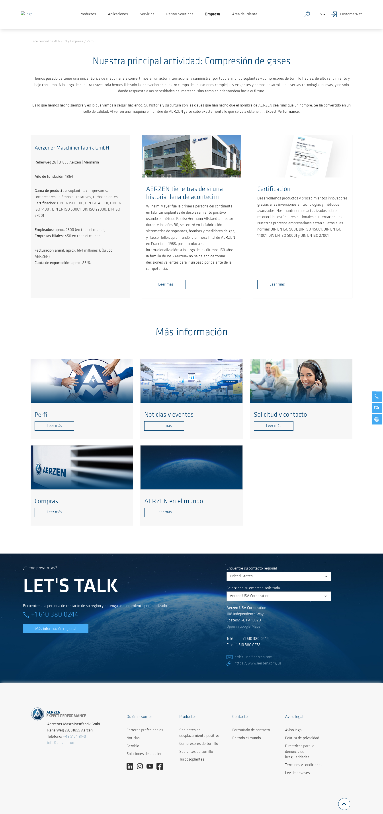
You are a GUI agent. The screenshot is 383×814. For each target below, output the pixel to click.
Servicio (133, 746)
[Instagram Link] (142, 767)
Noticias (133, 738)
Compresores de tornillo (198, 744)
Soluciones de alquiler (144, 754)
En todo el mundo (246, 738)
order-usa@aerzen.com (253, 657)
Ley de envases (297, 773)
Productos (88, 14)
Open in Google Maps (243, 627)
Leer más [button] (166, 285)
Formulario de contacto (251, 730)
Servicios (147, 14)
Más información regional (55, 629)
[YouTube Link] (151, 767)
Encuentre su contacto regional (252, 569)
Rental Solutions (179, 14)
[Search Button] (308, 14)
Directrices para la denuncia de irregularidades (299, 751)
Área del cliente (244, 14)
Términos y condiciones (303, 765)
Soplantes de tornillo (196, 752)
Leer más (277, 285)
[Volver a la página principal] (27, 14)
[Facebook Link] (161, 767)
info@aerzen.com (61, 743)
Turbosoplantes (191, 760)
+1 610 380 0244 (54, 614)
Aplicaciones (118, 14)
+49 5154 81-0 (74, 737)
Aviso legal (294, 730)
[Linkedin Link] (132, 767)
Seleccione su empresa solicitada (253, 588)
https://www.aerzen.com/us (257, 664)
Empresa (212, 14)
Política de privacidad (302, 738)
